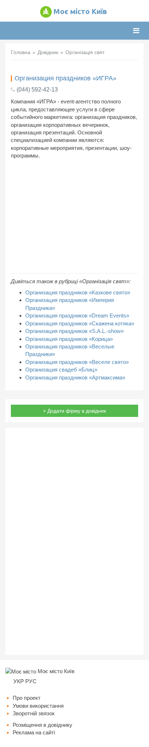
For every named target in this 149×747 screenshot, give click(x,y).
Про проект (27, 698)
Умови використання (38, 706)
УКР (18, 681)
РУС (31, 681)
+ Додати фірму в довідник (74, 411)
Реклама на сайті (34, 732)
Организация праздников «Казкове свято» (77, 292)
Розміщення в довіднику (42, 725)
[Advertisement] (74, 216)
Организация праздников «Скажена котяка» (79, 323)
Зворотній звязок (34, 713)
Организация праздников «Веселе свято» (77, 362)
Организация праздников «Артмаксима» (75, 377)
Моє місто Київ (80, 11)
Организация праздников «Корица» (69, 339)
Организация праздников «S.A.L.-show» (74, 331)
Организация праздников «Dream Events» (77, 315)
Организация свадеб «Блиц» (61, 369)
